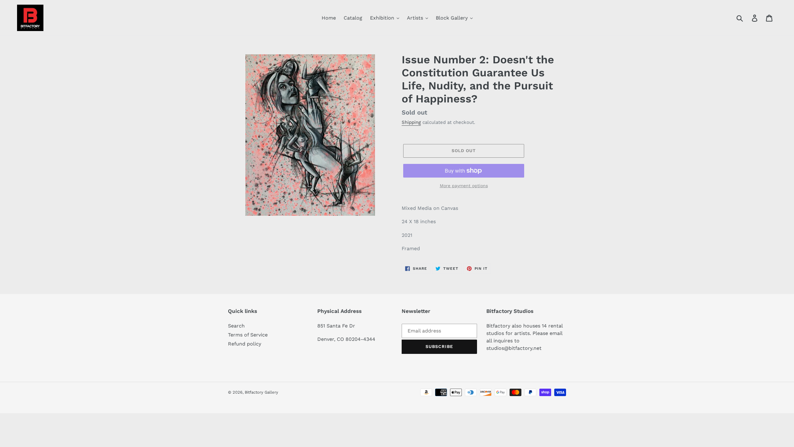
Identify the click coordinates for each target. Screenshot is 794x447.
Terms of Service (248, 335)
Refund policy (244, 344)
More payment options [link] (464, 185)
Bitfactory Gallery (261, 392)
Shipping (411, 122)
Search (236, 326)
